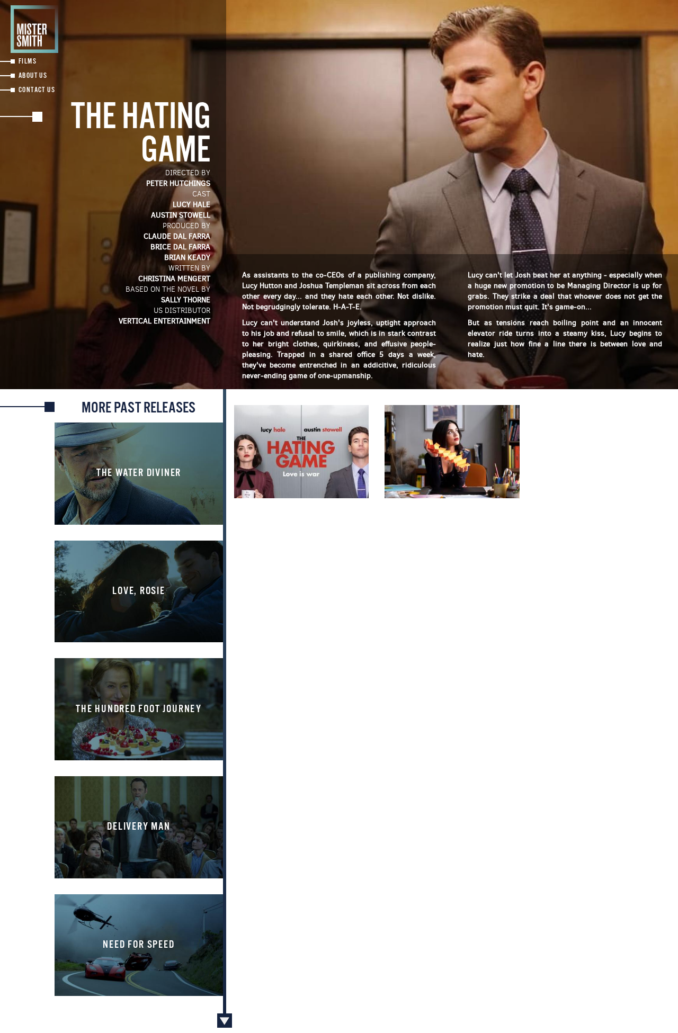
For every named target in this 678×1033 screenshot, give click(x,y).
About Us (33, 75)
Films (28, 61)
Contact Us (37, 90)
